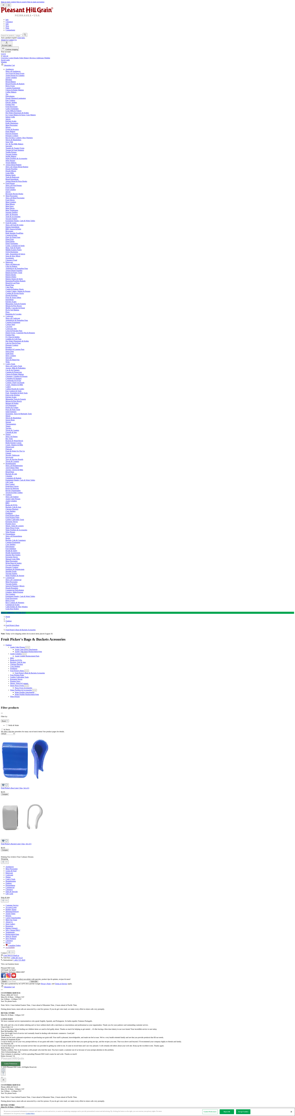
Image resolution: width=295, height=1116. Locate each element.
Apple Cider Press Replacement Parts (28, 652)
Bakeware (9, 873)
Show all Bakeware (13, 264)
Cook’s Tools (10, 879)
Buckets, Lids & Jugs (18, 662)
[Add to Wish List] (5, 785)
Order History (24, 58)
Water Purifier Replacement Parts (27, 694)
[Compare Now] (3, 1070)
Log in (3, 54)
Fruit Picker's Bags (17, 671)
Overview (5, 58)
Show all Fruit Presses (14, 185)
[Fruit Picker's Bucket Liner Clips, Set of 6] (22, 838)
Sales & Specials (12, 892)
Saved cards (5, 60)
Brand (4, 721)
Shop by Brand (11, 936)
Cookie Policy (30, 1113)
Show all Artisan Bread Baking (17, 167)
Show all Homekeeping (14, 466)
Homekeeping (11, 881)
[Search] (25, 35)
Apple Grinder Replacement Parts (27, 656)
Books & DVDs (16, 660)
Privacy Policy (46, 984)
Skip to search (21, 2)
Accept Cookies (243, 1112)
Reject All (227, 1112)
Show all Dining (12, 437)
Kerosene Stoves (16, 679)
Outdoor (9, 645)
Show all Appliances (13, 71)
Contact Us (13, 40)
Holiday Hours (11, 909)
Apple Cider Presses (17, 647)
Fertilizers (13, 668)
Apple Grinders (16, 654)
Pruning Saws (15, 681)
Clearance (9, 22)
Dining (8, 877)
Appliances (10, 867)
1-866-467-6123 (17, 958)
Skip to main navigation (35, 2)
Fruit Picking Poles (17, 675)
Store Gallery (10, 924)
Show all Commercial (13, 580)
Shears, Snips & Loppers (19, 683)
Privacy (8, 943)
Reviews (33, 58)
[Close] (2, 989)
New (7, 26)
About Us (4, 40)
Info (7, 20)
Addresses (40, 58)
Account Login (11, 907)
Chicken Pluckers (16, 664)
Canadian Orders (14, 945)
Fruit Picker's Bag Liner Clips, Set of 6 (15, 788)
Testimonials (10, 932)
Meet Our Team (11, 920)
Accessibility (10, 947)
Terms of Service (61, 984)
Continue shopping (12, 49)
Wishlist (47, 58)
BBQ (12, 658)
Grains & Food (11, 871)
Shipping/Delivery (12, 912)
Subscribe (34, 981)
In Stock (7, 729)
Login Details (14, 58)
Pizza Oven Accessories (23, 688)
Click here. (21, 38)
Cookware (9, 875)
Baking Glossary (12, 928)
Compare (5, 794)
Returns (8, 916)
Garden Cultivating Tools (19, 677)
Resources (9, 926)
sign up (5, 56)
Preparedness (10, 885)
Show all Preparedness (14, 536)
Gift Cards (9, 894)
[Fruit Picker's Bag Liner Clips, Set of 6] (25, 782)
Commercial (10, 887)
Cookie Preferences (10, 1064)
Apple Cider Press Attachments (26, 649)
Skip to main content (8, 2)
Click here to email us (11, 955)
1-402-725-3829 (19, 960)
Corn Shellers (15, 666)
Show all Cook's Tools (14, 366)
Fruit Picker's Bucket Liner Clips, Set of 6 (16, 844)
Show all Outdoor (12, 497)
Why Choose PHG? (13, 930)
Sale (7, 24)
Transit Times (10, 914)
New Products (11, 938)
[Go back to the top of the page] (3, 1074)
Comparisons (10, 30)
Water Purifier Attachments (24, 692)
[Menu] (8, 5)
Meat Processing (12, 869)
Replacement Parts (12, 934)
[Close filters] (2, 713)
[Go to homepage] (27, 16)
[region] (147, 1112)
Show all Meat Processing (15, 198)
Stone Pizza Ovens (17, 686)
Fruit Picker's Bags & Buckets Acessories (30, 673)
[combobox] (11, 35)
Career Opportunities (13, 918)
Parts (7, 28)
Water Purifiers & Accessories (21, 690)
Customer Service (12, 905)
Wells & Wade (13, 725)
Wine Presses (15, 697)
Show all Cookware (13, 318)
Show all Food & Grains (14, 225)
